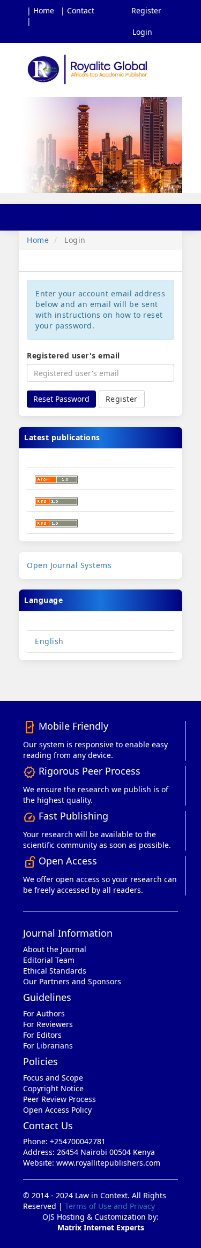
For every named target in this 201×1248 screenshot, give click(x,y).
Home (38, 240)
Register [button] (122, 399)
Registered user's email (73, 355)
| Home (40, 10)
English (49, 641)
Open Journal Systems (69, 565)
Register (146, 10)
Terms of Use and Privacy (110, 1206)
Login (142, 32)
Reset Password (61, 399)
